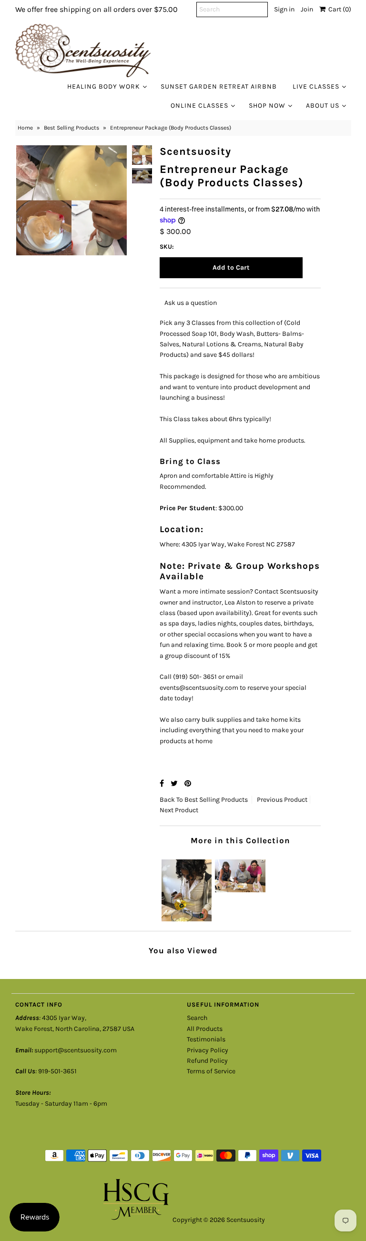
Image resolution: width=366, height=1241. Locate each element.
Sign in (284, 9)
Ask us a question (190, 303)
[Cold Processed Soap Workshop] (240, 873)
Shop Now (267, 105)
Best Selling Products (71, 127)
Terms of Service (211, 1071)
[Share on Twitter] (175, 783)
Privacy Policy (207, 1050)
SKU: (167, 246)
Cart (338, 9)
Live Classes (316, 86)
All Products (205, 1029)
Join (307, 9)
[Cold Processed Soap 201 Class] (187, 888)
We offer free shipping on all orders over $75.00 (96, 9)
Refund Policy (207, 1061)
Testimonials (206, 1039)
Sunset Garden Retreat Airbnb (219, 86)
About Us (322, 105)
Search (197, 1018)
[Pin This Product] (187, 783)
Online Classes (199, 105)
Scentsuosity (245, 1220)
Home (25, 127)
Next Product (179, 810)
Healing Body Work (103, 86)
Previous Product (282, 800)
